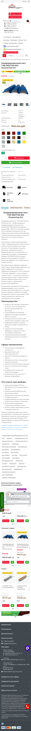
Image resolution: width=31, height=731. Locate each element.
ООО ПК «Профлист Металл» (21, 116)
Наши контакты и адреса (11, 52)
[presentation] (1, 104)
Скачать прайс (16, 14)
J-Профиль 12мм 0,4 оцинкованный (8, 586)
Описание (5, 208)
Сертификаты (16, 37)
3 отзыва (11, 76)
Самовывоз (13, 40)
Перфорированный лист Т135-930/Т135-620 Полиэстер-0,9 (15, 215)
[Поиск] (26, 55)
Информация (6, 624)
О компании (7, 37)
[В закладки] (13, 489)
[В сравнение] (13, 536)
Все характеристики (7, 181)
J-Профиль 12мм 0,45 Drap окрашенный (22, 587)
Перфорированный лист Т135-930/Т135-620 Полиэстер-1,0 (23, 545)
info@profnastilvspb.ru (11, 28)
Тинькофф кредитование (14, 49)
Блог (25, 40)
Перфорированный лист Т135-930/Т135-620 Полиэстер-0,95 (8, 546)
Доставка (6, 40)
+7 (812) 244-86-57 (11, 24)
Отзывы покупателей (10, 43)
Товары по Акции (15, 17)
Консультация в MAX (12, 46)
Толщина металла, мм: (8, 150)
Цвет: (2, 129)
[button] (10, 73)
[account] (28, 1)
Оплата (20, 40)
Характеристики (16, 208)
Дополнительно (7, 633)
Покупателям (6, 629)
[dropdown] (2, 1)
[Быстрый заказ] (12, 520)
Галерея (20, 43)
